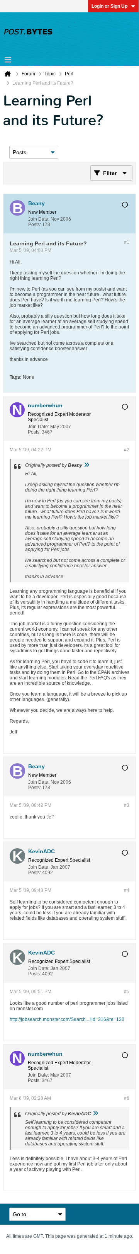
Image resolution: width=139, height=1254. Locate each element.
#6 (126, 1098)
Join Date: (38, 219)
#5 (126, 991)
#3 (126, 805)
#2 (126, 450)
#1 (126, 242)
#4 (126, 890)
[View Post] (86, 465)
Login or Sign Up (109, 6)
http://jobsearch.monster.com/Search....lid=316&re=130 (67, 1019)
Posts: (34, 224)
